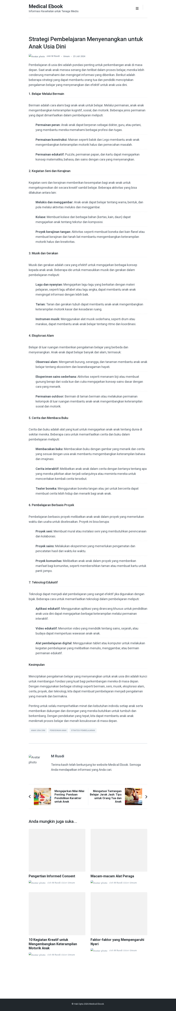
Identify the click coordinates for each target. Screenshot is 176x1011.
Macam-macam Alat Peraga (112, 876)
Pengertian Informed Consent (52, 876)
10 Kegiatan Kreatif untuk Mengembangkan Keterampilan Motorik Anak (53, 944)
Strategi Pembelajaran (83, 730)
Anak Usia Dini (38, 730)
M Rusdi (55, 56)
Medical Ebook (46, 6)
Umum (66, 56)
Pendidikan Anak (58, 730)
